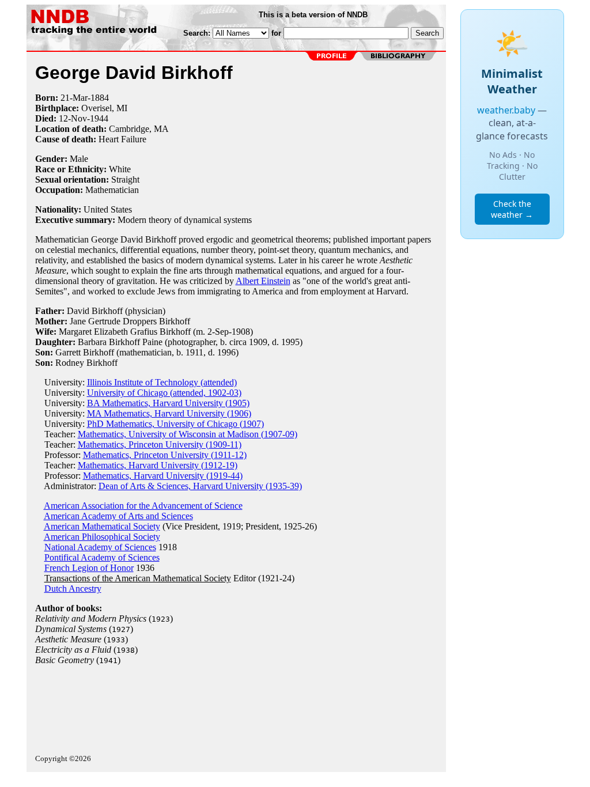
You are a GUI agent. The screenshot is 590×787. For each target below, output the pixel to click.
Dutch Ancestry (72, 588)
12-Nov (73, 118)
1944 (99, 118)
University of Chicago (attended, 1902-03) (164, 393)
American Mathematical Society (102, 526)
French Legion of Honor (89, 568)
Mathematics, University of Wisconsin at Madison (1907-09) (187, 434)
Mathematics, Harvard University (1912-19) (157, 465)
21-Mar (74, 98)
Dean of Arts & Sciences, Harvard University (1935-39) (200, 486)
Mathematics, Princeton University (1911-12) (165, 455)
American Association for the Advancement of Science (143, 505)
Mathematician (112, 190)
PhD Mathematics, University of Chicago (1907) (175, 424)
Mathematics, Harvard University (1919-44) (163, 475)
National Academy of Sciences (100, 547)
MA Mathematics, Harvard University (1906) (169, 413)
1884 (99, 98)
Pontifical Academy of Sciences (102, 557)
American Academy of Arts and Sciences (118, 516)
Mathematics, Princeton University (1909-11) (159, 444)
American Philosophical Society (102, 537)
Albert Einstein (263, 281)
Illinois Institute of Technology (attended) (162, 382)
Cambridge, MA (139, 129)
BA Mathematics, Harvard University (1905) (168, 403)
